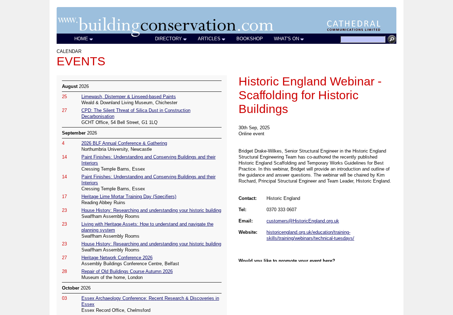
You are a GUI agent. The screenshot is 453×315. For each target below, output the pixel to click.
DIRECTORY (168, 38)
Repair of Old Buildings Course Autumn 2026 (127, 271)
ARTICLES (209, 38)
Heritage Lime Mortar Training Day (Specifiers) (128, 196)
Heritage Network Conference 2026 (117, 257)
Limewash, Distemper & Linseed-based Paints (128, 96)
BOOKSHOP (249, 38)
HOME (81, 38)
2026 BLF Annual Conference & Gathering (124, 143)
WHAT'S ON (286, 38)
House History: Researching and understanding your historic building (151, 210)
